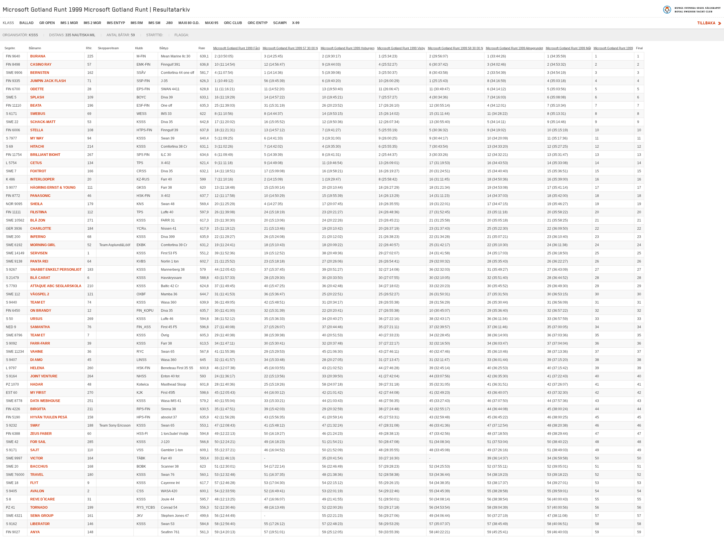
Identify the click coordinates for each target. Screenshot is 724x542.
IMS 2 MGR (92, 23)
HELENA (37, 368)
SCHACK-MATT (42, 122)
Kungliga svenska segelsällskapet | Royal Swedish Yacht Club (692, 10)
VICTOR (36, 458)
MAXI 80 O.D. (188, 23)
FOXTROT (38, 171)
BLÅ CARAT (40, 278)
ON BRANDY (40, 311)
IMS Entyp (116, 23)
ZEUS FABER (41, 434)
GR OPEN (47, 23)
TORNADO (39, 507)
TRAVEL (37, 475)
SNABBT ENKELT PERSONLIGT (55, 270)
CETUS (36, 163)
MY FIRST (38, 393)
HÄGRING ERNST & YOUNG (53, 188)
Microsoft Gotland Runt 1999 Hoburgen (347, 48)
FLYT (34, 483)
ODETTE (37, 89)
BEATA (36, 105)
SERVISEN (39, 253)
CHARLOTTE (40, 229)
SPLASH (37, 97)
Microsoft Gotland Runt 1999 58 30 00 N (455, 48)
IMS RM (137, 23)
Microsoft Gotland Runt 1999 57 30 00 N (290, 48)
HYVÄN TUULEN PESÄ (48, 417)
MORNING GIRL (42, 245)
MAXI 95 (211, 23)
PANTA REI (39, 261)
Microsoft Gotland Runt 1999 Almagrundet (514, 48)
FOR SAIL (38, 442)
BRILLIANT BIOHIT (45, 155)
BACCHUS (39, 466)
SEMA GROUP (41, 516)
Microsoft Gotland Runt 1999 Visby (401, 48)
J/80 (169, 23)
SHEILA (36, 204)
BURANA (38, 56)
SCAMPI (279, 23)
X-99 (295, 23)
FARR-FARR (40, 343)
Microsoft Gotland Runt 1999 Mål (568, 48)
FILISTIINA (38, 212)
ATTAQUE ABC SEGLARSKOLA (55, 286)
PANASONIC (40, 196)
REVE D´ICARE (42, 499)
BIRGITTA (38, 409)
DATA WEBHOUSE (45, 401)
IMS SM (154, 23)
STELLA (36, 130)
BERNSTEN (39, 73)
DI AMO (36, 360)
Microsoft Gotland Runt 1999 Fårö (236, 48)
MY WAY (37, 138)
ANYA (35, 532)
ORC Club (233, 23)
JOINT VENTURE (43, 376)
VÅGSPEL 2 (39, 294)
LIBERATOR (40, 524)
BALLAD (27, 23)
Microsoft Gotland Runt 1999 (613, 48)
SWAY (35, 425)
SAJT (34, 450)
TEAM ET (37, 302)
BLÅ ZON (37, 220)
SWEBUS (37, 114)
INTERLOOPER (42, 179)
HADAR (36, 384)
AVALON (37, 491)
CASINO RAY (40, 64)
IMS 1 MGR (69, 23)
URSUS (36, 319)
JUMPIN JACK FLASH (48, 81)
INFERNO (38, 237)
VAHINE (36, 352)
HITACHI (37, 147)
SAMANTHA (40, 327)
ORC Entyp (258, 23)
